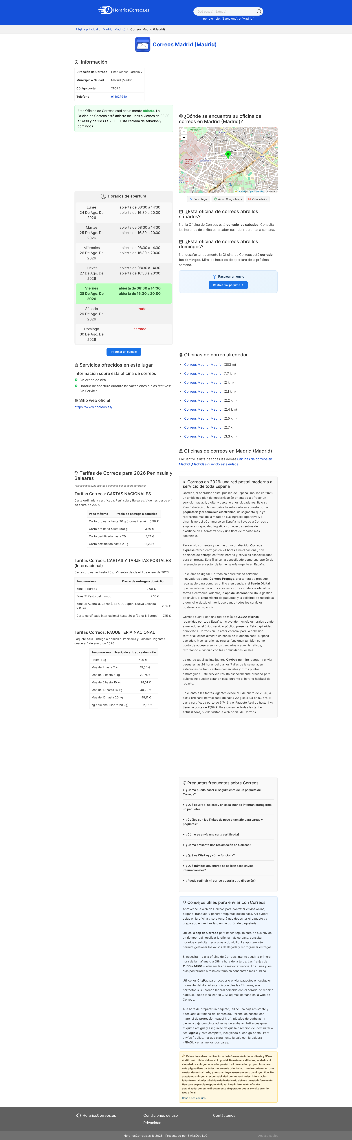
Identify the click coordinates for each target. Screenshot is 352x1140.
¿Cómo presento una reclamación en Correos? (218, 845)
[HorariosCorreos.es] (123, 10)
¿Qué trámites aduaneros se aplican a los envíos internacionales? (218, 868)
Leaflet (241, 191)
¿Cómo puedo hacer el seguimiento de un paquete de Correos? (222, 792)
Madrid (247, 18)
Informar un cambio (124, 351)
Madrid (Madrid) (114, 29)
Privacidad (152, 1123)
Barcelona (229, 18)
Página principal (87, 29)
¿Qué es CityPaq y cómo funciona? (210, 855)
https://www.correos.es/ (93, 407)
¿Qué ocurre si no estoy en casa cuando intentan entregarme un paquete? (227, 807)
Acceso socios (268, 1135)
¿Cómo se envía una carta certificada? (212, 834)
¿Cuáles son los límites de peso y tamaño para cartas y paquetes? (223, 822)
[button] (228, 155)
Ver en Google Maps (230, 199)
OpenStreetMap (256, 191)
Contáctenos (224, 1115)
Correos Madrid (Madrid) (203, 364)
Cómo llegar (200, 199)
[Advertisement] (123, 160)
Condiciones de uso (194, 1098)
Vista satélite (259, 199)
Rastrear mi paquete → (228, 285)
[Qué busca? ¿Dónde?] (259, 11)
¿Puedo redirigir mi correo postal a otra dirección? (221, 880)
